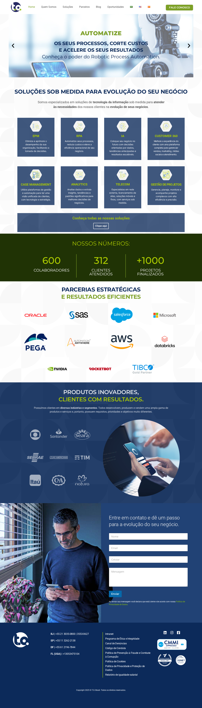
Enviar (115, 593)
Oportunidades (115, 6)
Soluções (68, 6)
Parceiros (84, 6)
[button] (13, 46)
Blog (98, 6)
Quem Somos (48, 6)
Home (31, 6)
